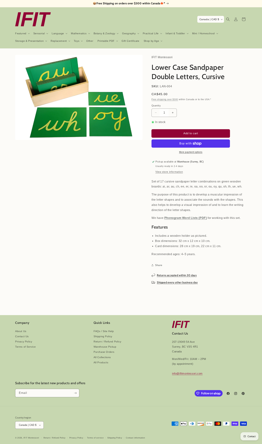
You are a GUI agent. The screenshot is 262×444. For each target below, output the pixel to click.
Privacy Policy (23, 341)
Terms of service (95, 438)
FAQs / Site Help (104, 331)
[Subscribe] (75, 393)
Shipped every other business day (177, 282)
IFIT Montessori (31, 438)
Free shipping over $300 (164, 99)
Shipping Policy (103, 336)
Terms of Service (25, 346)
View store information (169, 171)
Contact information (135, 438)
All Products (101, 362)
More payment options (190, 152)
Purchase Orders (104, 351)
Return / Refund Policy (107, 341)
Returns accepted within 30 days (177, 275)
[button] (22, 33)
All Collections (102, 357)
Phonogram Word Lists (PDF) (185, 217)
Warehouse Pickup (105, 346)
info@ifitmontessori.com (187, 373)
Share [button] (158, 265)
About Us (20, 331)
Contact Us (22, 336)
